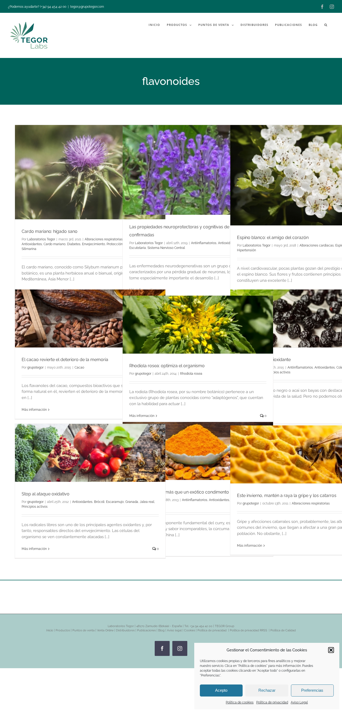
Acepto (221, 690)
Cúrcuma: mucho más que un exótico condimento (179, 492)
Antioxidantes (32, 244)
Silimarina (29, 249)
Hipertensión (246, 250)
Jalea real (147, 502)
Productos (63, 630)
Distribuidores (125, 630)
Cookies (189, 630)
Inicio (49, 630)
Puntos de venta (83, 630)
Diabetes (73, 244)
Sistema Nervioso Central (166, 248)
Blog (161, 630)
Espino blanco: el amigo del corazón (273, 237)
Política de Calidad (283, 630)
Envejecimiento (93, 244)
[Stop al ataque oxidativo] (90, 453)
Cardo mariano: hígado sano (49, 231)
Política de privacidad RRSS (249, 630)
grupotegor (35, 367)
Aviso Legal (299, 702)
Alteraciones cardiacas (317, 245)
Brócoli (99, 502)
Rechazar (266, 690)
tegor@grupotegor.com (87, 7)
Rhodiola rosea (191, 373)
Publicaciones (146, 630)
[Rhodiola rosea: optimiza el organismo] (198, 325)
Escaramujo (115, 502)
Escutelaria (137, 248)
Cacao (79, 367)
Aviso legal (174, 630)
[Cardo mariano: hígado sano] (90, 172)
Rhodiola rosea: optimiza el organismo (167, 365)
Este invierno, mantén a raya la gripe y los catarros (286, 495)
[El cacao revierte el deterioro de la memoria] (90, 318)
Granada (131, 502)
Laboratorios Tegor (41, 239)
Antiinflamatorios (203, 243)
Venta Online (105, 630)
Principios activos (35, 506)
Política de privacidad (272, 702)
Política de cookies (240, 702)
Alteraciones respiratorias (104, 239)
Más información (34, 410)
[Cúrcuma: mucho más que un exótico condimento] (198, 451)
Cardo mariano (54, 244)
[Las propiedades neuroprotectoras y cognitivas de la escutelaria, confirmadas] (198, 170)
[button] (331, 650)
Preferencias (312, 690)
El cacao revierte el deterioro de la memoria (65, 359)
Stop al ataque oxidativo (45, 493)
